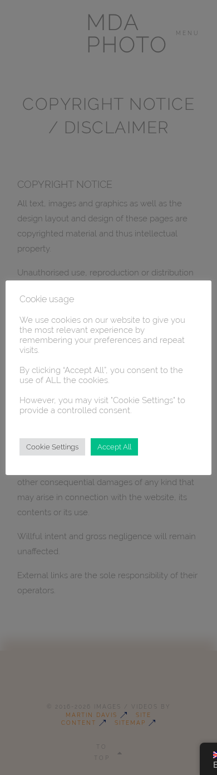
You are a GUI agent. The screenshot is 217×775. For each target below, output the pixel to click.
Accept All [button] (114, 447)
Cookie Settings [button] (52, 447)
